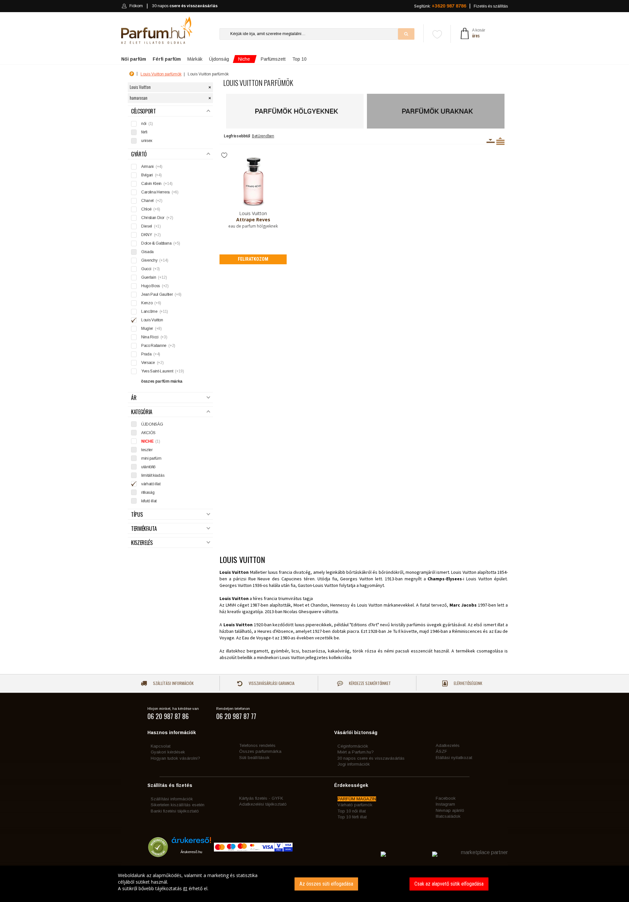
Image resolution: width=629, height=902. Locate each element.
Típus (137, 514)
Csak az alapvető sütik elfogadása (449, 884)
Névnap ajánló (450, 810)
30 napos (185, 6)
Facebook (446, 798)
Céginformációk (352, 746)
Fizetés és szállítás (491, 6)
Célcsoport (143, 111)
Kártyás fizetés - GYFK (261, 798)
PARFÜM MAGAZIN (356, 798)
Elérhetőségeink (467, 683)
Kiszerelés (142, 543)
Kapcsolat (160, 746)
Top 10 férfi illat (352, 816)
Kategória (141, 412)
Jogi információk (353, 764)
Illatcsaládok (448, 816)
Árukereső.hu (191, 852)
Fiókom (136, 6)
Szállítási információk (173, 683)
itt (185, 888)
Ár (133, 398)
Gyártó (139, 154)
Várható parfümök (354, 804)
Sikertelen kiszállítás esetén (177, 804)
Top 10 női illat (351, 811)
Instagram (445, 804)
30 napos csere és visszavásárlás (371, 758)
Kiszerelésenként (490, 141)
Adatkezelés (448, 745)
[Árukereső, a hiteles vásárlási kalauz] (158, 854)
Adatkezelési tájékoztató (263, 804)
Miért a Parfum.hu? (355, 752)
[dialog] (314, 884)
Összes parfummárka (260, 751)
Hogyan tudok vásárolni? (175, 758)
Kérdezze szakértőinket (369, 683)
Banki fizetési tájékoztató (175, 811)
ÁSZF (441, 751)
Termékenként (500, 141)
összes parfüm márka (161, 381)
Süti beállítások (254, 757)
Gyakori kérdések (168, 752)
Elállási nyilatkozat (454, 757)
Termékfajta (144, 528)
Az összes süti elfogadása (326, 884)
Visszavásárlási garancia (271, 683)
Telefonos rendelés (257, 745)
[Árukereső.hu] (191, 842)
